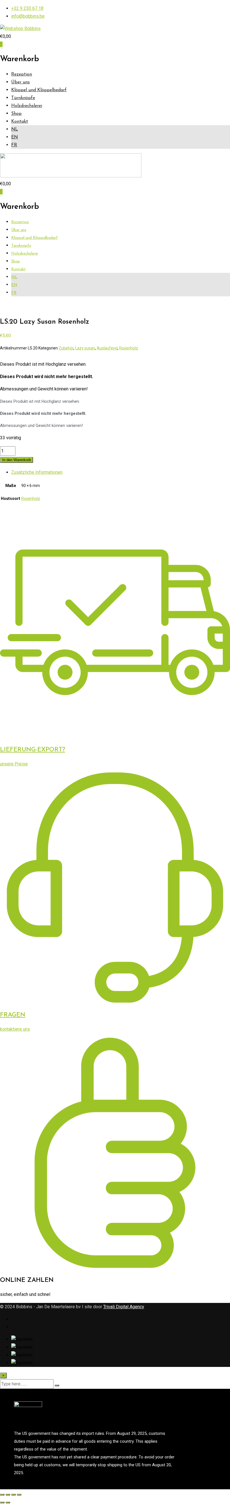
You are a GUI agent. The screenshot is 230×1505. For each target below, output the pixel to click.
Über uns (20, 82)
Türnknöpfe (23, 98)
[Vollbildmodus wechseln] (8, 1494)
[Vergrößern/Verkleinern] (2, 1494)
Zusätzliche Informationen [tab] (37, 472)
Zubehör (66, 348)
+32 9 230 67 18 (27, 8)
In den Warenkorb (16, 460)
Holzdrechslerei (26, 106)
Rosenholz (128, 348)
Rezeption (21, 74)
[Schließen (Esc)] (19, 1494)
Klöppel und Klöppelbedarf (39, 90)
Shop (16, 113)
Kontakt (19, 121)
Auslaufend (107, 348)
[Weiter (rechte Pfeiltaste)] (8, 1502)
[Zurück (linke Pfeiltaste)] (2, 1502)
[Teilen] (13, 1494)
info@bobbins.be (28, 16)
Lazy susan (85, 348)
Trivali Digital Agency (123, 1306)
